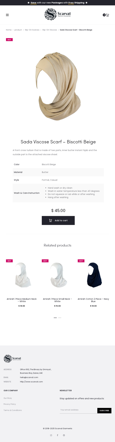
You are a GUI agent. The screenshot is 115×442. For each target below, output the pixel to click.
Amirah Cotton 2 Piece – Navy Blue (93, 300)
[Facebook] (57, 435)
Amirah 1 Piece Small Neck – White (57, 300)
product (18, 30)
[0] (107, 15)
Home (9, 30)
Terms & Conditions (13, 410)
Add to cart (61, 220)
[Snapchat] (64, 435)
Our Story (8, 398)
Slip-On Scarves (32, 30)
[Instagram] (51, 435)
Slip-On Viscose (49, 30)
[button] (55, 317)
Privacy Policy (10, 404)
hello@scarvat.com (29, 377)
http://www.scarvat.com (31, 381)
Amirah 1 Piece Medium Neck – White (22, 300)
